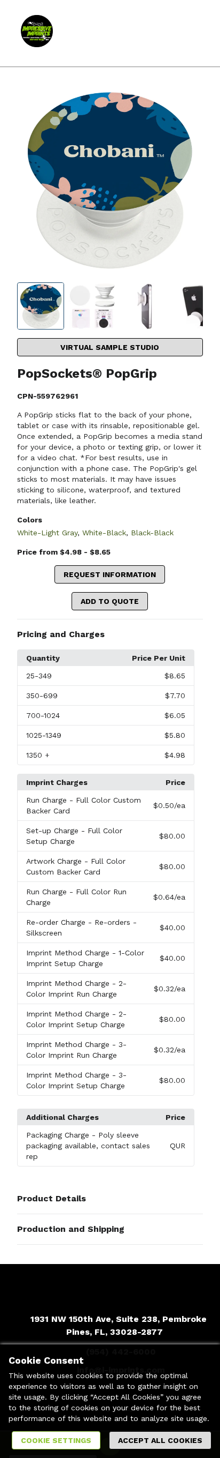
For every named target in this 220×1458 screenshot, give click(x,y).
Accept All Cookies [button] (160, 1440)
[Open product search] (169, 33)
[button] (110, 634)
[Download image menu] (189, 100)
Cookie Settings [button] (56, 1440)
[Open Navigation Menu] (190, 33)
